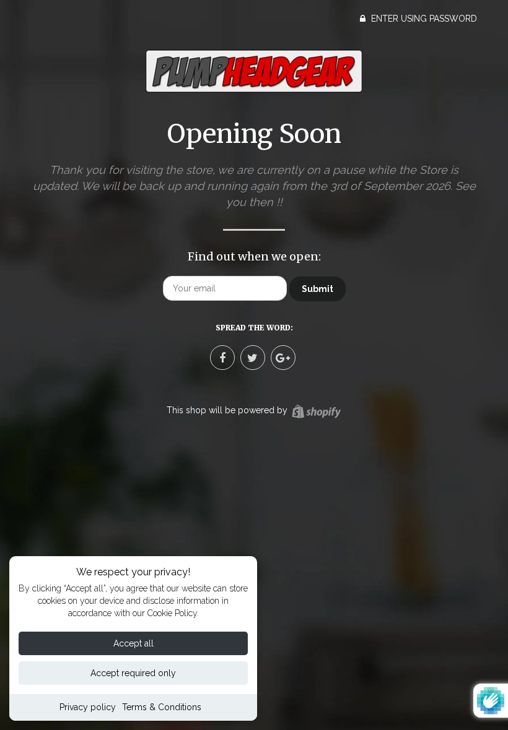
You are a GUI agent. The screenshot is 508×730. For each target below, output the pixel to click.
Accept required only (133, 673)
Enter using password (423, 19)
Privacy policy (87, 707)
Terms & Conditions (161, 707)
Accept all (133, 643)
